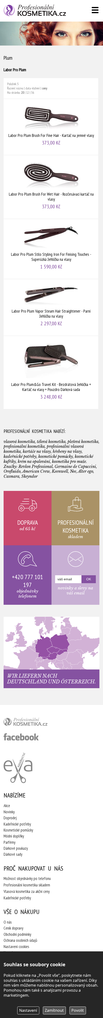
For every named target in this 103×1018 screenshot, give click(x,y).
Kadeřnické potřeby (17, 824)
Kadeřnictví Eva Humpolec (18, 767)
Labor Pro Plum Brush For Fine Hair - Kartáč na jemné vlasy (51, 127)
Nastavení (28, 1010)
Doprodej (10, 817)
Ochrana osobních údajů (20, 940)
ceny (44, 88)
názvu (19, 88)
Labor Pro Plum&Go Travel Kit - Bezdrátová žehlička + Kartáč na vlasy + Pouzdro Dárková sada (51, 372)
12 (27, 92)
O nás (8, 922)
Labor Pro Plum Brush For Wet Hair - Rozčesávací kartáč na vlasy (51, 187)
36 (32, 92)
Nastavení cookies (16, 946)
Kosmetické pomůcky (18, 830)
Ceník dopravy (13, 928)
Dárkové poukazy (16, 848)
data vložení (32, 88)
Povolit (77, 1010)
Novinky (9, 811)
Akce (7, 805)
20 (22, 92)
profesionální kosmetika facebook (21, 736)
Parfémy (9, 842)
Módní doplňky (14, 836)
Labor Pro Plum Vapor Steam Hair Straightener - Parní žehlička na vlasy (51, 307)
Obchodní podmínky (17, 934)
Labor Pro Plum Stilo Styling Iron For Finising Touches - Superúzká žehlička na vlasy (51, 249)
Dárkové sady (13, 854)
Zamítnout (54, 1010)
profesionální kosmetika (33, 722)
